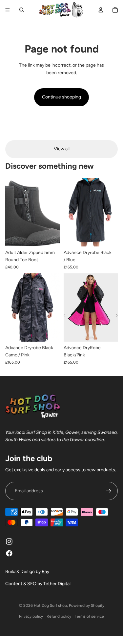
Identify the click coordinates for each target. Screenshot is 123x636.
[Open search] (21, 10)
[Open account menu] (100, 10)
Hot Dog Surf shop (50, 605)
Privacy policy (31, 616)
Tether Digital (57, 583)
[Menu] (7, 9)
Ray (45, 571)
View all (62, 149)
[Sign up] (108, 491)
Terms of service (89, 616)
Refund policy (59, 616)
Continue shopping (61, 97)
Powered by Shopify (86, 605)
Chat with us (108, 621)
